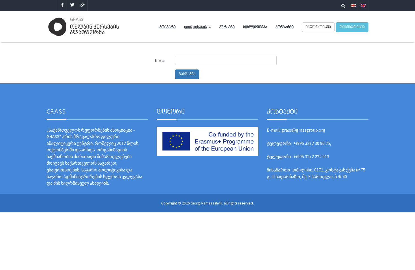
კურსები (227, 27)
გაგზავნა (187, 74)
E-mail (161, 60)
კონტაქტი (285, 27)
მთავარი (168, 27)
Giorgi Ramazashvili (206, 203)
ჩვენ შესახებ (195, 28)
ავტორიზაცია (318, 27)
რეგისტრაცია (352, 27)
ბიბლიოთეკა (255, 27)
